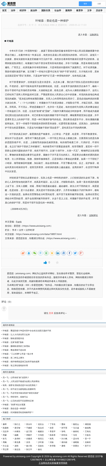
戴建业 (41, 431)
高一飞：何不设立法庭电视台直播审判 (19, 389)
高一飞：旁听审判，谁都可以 (15, 396)
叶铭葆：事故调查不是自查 (14, 350)
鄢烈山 (76, 424)
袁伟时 (17, 438)
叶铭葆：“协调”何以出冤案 (14, 404)
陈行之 (17, 424)
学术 (14, 229)
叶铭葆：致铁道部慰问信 (13, 338)
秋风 (52, 438)
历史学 (99, 10)
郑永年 (29, 424)
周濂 (5, 435)
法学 (13, 10)
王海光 (88, 431)
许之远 (6, 445)
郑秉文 (76, 445)
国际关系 (45, 10)
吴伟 (28, 442)
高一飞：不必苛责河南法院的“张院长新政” (21, 393)
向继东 (17, 431)
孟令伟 (76, 438)
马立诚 (76, 427)
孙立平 (29, 449)
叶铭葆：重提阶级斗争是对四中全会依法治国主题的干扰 (27, 330)
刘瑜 (52, 442)
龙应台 (41, 424)
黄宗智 (17, 427)
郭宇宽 (64, 427)
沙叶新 (41, 442)
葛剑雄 (64, 442)
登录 (51, 313)
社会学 (58, 10)
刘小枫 (64, 438)
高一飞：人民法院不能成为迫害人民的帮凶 (21, 381)
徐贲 (52, 427)
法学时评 (30, 229)
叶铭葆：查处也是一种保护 (14, 408)
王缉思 (41, 435)
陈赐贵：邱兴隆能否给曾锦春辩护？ (18, 412)
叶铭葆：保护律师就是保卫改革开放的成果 (21, 361)
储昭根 (76, 442)
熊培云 (41, 438)
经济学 (23, 10)
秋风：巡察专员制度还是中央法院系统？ (20, 385)
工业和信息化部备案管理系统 (53, 462)
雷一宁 (88, 438)
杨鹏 (16, 435)
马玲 (75, 435)
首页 (4, 10)
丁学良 (52, 424)
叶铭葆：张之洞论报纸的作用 (15, 365)
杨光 (40, 449)
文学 (89, 10)
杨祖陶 (88, 427)
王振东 (88, 435)
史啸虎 (29, 438)
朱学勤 (52, 445)
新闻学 (68, 10)
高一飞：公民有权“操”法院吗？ (16, 377)
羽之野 (6, 449)
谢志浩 (17, 449)
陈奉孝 (52, 435)
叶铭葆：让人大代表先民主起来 (16, 334)
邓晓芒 (29, 435)
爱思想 (9, 4)
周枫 (5, 442)
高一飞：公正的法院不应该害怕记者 (18, 400)
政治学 (34, 10)
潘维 (63, 445)
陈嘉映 (6, 427)
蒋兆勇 (17, 442)
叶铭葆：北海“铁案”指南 (13, 342)
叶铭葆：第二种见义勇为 (13, 357)
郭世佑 (64, 435)
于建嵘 (29, 427)
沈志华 (6, 431)
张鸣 (63, 431)
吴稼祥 (88, 442)
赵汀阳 (29, 431)
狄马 (5, 438)
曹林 (63, 424)
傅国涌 (88, 424)
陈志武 (41, 427)
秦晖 (5, 424)
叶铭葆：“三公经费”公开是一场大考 (18, 353)
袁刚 (16, 445)
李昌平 (52, 431)
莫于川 (88, 445)
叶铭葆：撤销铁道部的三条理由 (16, 346)
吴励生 (41, 445)
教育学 (79, 10)
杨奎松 (76, 431)
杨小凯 (29, 445)
